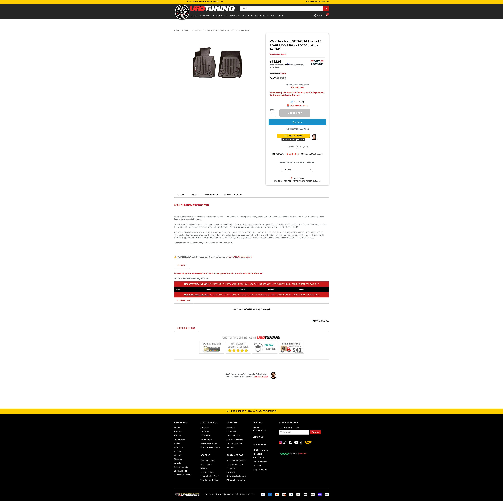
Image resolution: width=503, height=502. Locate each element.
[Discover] (284, 494)
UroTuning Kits (181, 467)
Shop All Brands (260, 469)
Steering (178, 459)
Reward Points (207, 472)
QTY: (272, 110)
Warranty (231, 472)
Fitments (195, 194)
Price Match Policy (235, 464)
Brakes (177, 443)
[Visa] (263, 494)
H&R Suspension (260, 450)
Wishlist (204, 468)
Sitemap (230, 447)
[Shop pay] (320, 494)
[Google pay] (298, 494)
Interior (185, 30)
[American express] (270, 494)
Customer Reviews (235, 439)
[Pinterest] (307, 147)
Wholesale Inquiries (236, 480)
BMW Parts (205, 435)
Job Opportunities (235, 443)
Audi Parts (205, 431)
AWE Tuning (258, 457)
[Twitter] (304, 147)
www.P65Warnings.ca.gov (240, 257)
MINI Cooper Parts (208, 443)
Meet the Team (233, 435)
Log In (319, 15)
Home (176, 30)
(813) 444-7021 (259, 428)
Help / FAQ (231, 468)
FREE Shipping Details (237, 460)
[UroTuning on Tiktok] (301, 443)
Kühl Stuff (231, 431)
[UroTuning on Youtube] (296, 443)
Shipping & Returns (233, 194)
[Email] (297, 147)
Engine (177, 427)
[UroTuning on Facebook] (290, 443)
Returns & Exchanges (236, 476)
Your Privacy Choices (209, 480)
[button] (314, 137)
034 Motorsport (260, 461)
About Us (231, 427)
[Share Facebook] (300, 147)
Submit (315, 432)
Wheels (177, 463)
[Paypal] (291, 494)
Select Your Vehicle (183, 474)
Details (180, 194)
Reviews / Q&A (211, 194)
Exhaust (177, 431)
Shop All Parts (180, 471)
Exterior (177, 435)
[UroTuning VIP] (308, 443)
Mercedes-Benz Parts (210, 447)
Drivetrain (178, 447)
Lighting (178, 455)
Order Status (206, 464)
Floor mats (196, 30)
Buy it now (297, 122)
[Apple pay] (305, 494)
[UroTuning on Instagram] (283, 443)
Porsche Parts (206, 439)
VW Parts (204, 427)
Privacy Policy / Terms (210, 476)
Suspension (179, 439)
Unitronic (257, 465)
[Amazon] (313, 494)
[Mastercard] (277, 494)
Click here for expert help (293, 139)
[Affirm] (327, 494)
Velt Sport (257, 454)
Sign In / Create (207, 460)
